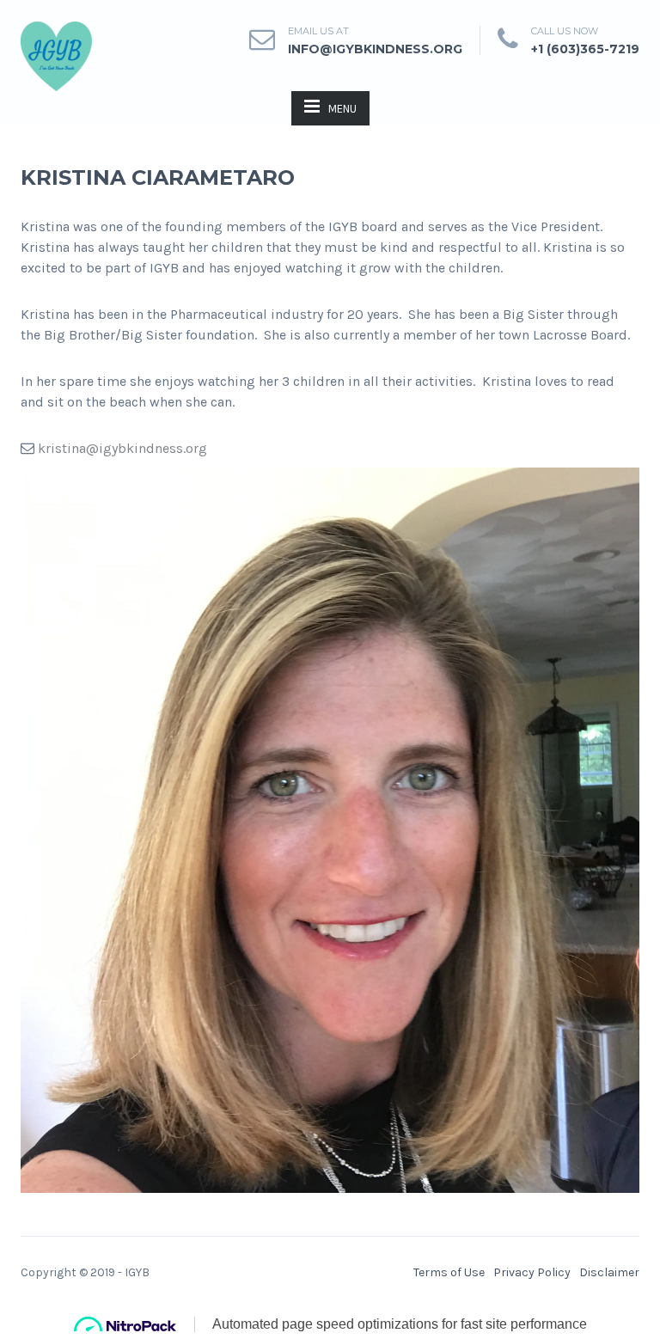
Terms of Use (449, 1272)
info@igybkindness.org (375, 49)
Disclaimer (609, 1272)
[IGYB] (56, 54)
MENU (342, 108)
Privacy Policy (532, 1272)
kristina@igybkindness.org (122, 448)
